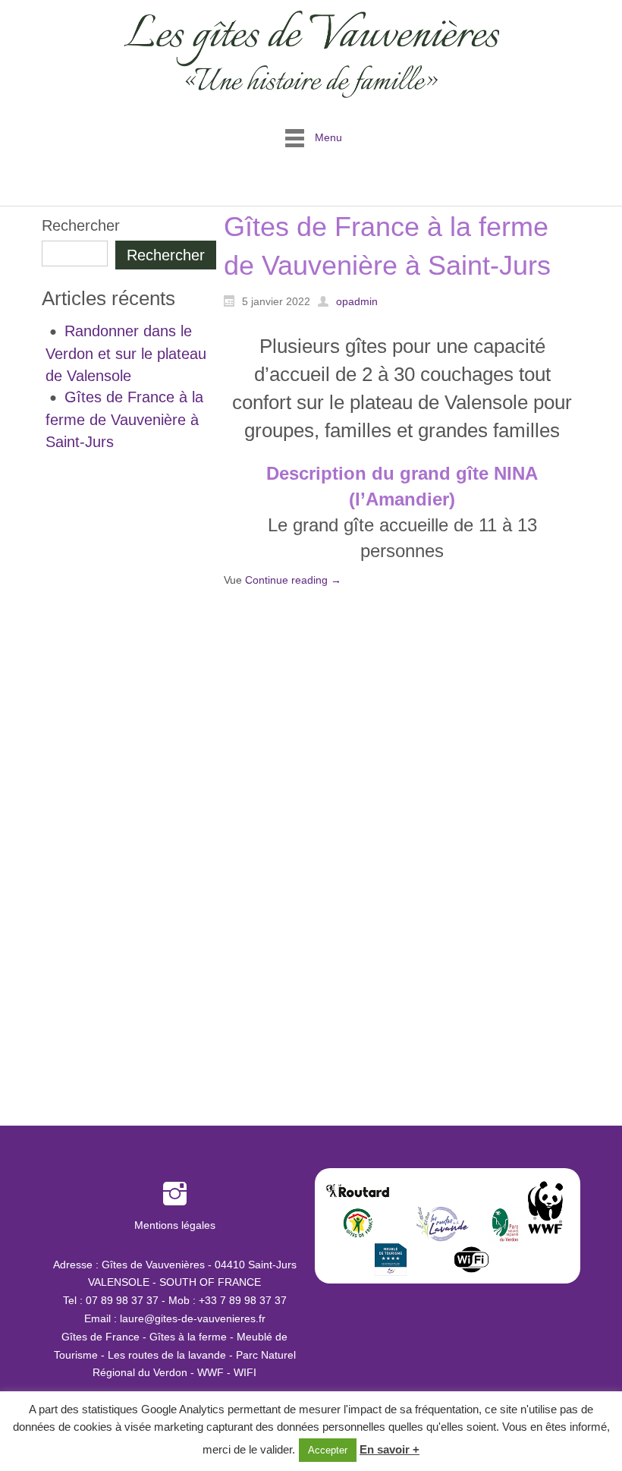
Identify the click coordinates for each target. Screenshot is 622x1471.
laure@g (140, 1318)
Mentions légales (174, 1225)
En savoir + (389, 1449)
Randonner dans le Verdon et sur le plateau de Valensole (126, 353)
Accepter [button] (327, 1450)
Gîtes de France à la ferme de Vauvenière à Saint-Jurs (124, 419)
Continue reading (293, 580)
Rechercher (81, 225)
